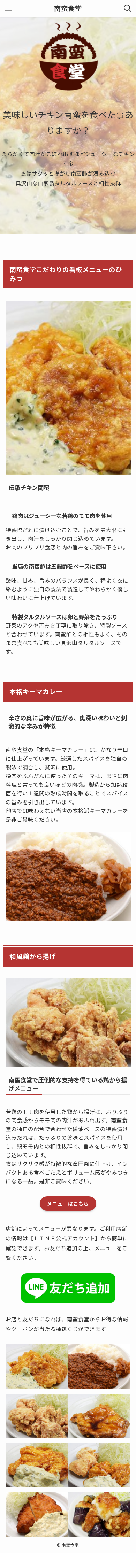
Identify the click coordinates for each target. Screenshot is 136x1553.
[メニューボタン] (8, 8)
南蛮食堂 (68, 8)
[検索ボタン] (127, 8)
